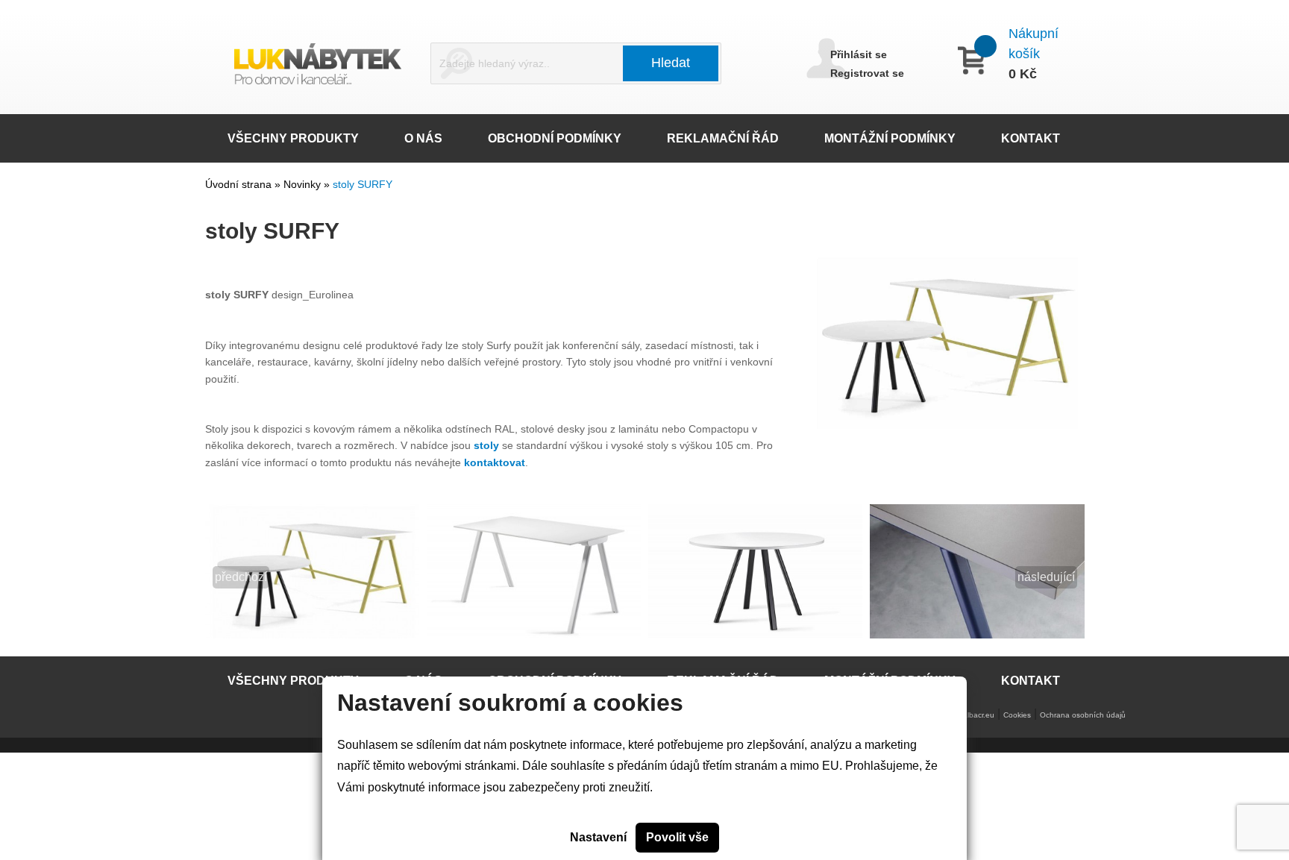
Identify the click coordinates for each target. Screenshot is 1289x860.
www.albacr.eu (970, 715)
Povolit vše (677, 837)
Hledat (670, 62)
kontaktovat (494, 462)
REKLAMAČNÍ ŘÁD (723, 138)
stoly (486, 445)
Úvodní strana (238, 184)
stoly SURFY (362, 184)
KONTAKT (1030, 138)
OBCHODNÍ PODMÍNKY (554, 138)
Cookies (1017, 715)
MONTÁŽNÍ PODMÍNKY (890, 138)
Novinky (303, 184)
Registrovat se (867, 73)
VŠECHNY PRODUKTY (293, 138)
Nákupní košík (1034, 43)
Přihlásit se (858, 54)
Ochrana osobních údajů (1083, 715)
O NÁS (423, 138)
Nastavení (598, 837)
